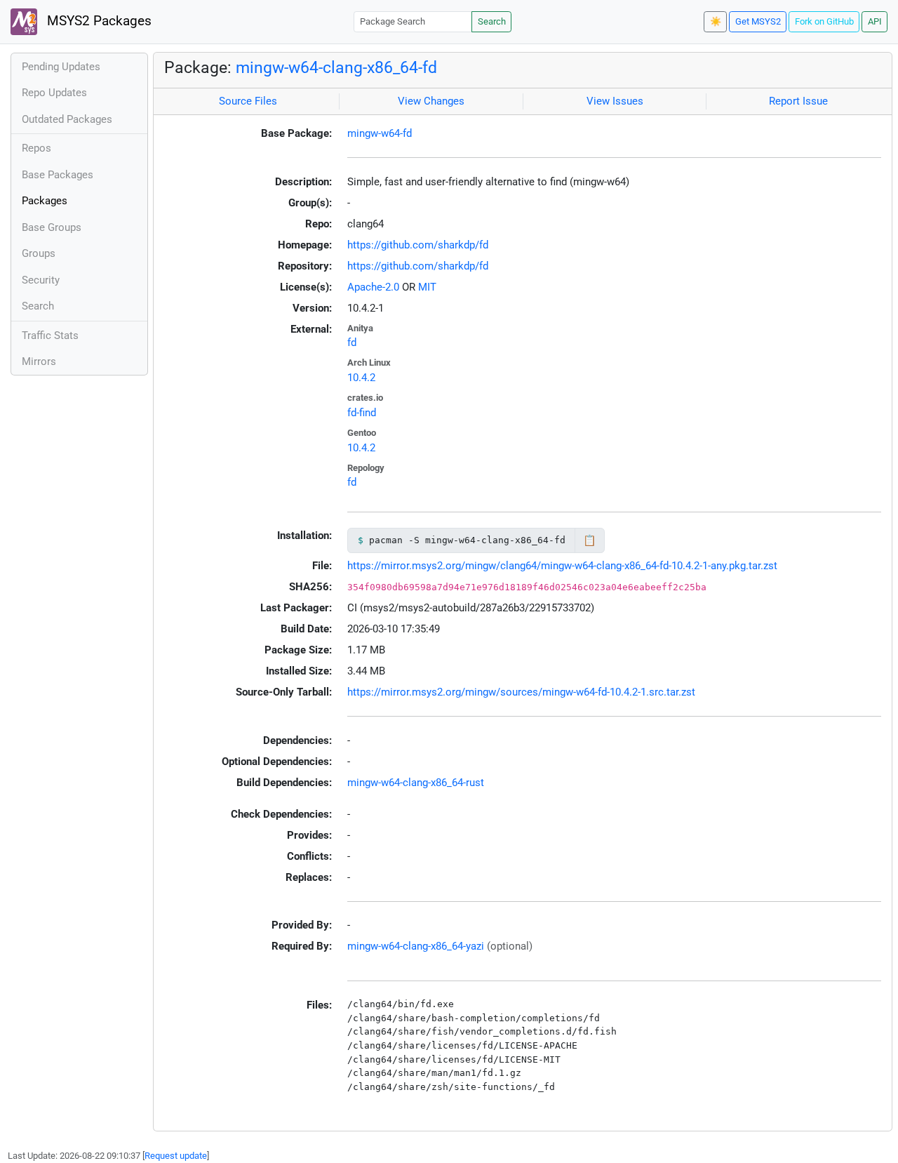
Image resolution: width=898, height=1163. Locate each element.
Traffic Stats (50, 335)
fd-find (361, 412)
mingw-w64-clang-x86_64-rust (415, 782)
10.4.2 (361, 377)
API (875, 21)
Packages (44, 200)
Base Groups (51, 227)
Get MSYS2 (758, 21)
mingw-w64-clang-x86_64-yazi (415, 946)
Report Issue (798, 101)
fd (351, 342)
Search (492, 21)
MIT (427, 287)
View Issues (615, 101)
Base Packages (57, 174)
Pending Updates (61, 66)
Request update (176, 1155)
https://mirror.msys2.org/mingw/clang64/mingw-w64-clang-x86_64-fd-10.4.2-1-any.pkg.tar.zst (562, 565)
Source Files (248, 101)
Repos (36, 148)
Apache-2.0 (373, 287)
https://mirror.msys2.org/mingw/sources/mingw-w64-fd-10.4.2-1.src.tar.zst (521, 692)
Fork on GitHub (824, 21)
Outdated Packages (67, 119)
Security (41, 280)
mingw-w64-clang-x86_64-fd (336, 67)
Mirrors (39, 361)
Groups (38, 253)
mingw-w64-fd (379, 133)
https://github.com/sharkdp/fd (417, 245)
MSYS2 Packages (97, 21)
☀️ (715, 21)
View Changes (431, 101)
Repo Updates (54, 92)
